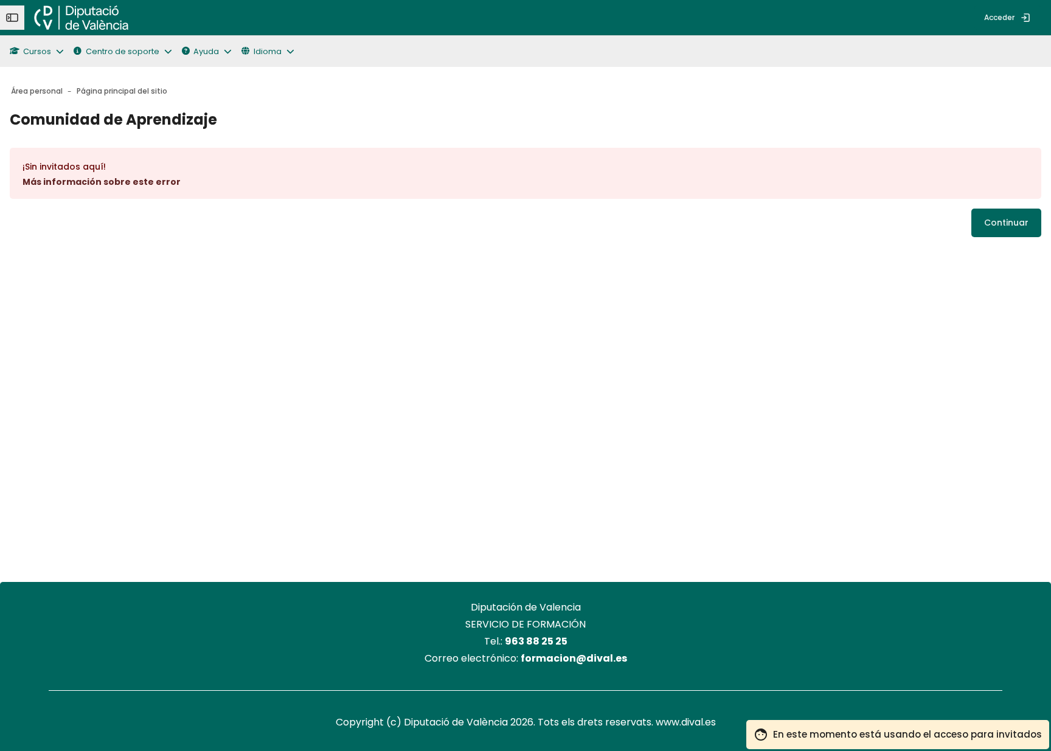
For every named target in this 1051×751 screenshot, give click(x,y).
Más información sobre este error (102, 182)
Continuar (1006, 222)
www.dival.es (686, 722)
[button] (42, 51)
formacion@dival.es (574, 658)
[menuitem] (148, 17)
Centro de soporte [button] (122, 51)
